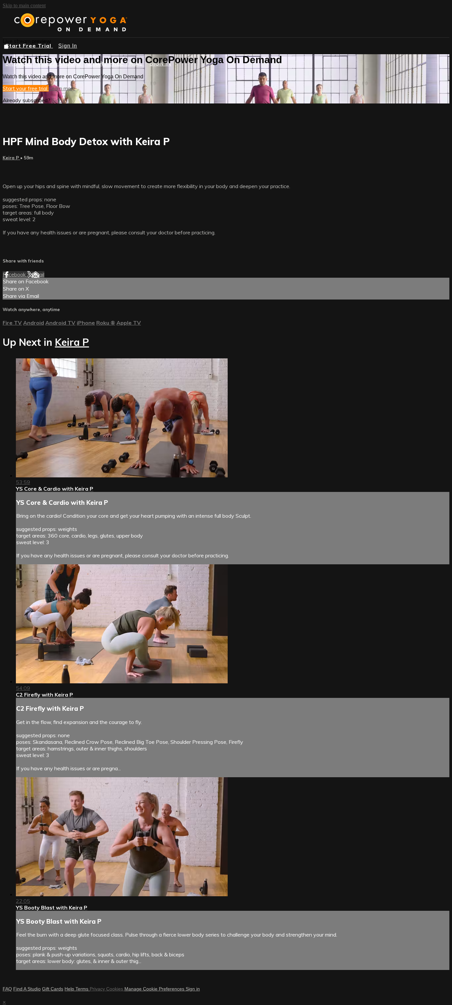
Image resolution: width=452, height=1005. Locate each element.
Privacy (98, 988)
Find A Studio (27, 988)
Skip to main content (24, 5)
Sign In (67, 46)
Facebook (15, 274)
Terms (82, 988)
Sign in (59, 100)
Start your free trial (26, 88)
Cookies (115, 988)
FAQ (7, 988)
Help (70, 988)
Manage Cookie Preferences (155, 988)
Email (38, 274)
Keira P (11, 157)
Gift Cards (52, 988)
